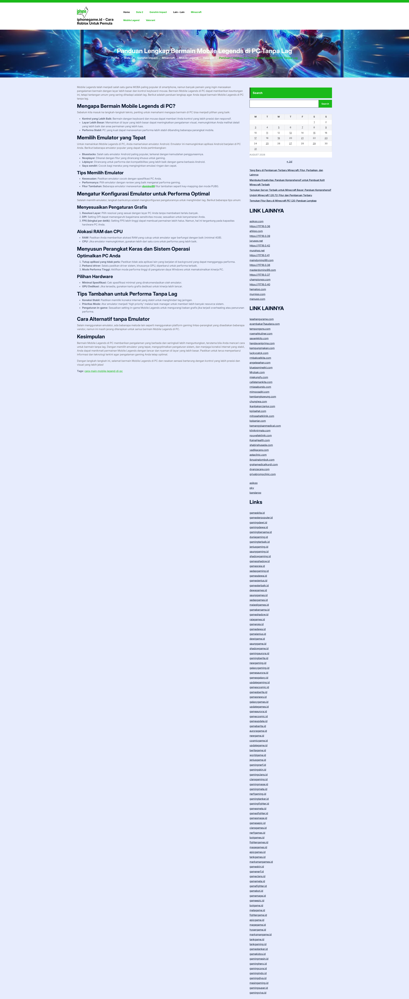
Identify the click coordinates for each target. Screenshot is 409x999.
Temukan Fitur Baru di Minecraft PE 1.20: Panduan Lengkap (283, 200)
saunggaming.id (259, 551)
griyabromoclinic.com (263, 474)
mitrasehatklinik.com (262, 416)
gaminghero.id (258, 963)
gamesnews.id (258, 696)
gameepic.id (257, 900)
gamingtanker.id (259, 798)
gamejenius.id (258, 633)
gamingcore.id (258, 968)
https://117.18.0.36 (260, 226)
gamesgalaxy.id (259, 677)
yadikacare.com (259, 450)
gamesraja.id (257, 566)
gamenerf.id (257, 871)
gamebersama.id (260, 609)
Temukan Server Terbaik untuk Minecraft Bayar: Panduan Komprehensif (290, 189)
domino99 (148, 186)
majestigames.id (259, 604)
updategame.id (258, 745)
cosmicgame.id (259, 740)
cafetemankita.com (261, 382)
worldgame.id (258, 755)
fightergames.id (259, 842)
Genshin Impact (158, 12)
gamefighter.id (258, 886)
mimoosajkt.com (259, 391)
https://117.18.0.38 (260, 265)
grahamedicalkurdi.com (264, 464)
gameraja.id (257, 624)
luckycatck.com (259, 353)
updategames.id (259, 706)
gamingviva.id (258, 992)
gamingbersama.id (261, 532)
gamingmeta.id (258, 789)
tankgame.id (257, 939)
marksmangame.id (261, 934)
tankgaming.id (258, 944)
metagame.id (257, 910)
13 (290, 132)
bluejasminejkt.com (261, 367)
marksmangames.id (261, 861)
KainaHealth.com (260, 440)
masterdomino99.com (263, 270)
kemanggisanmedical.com (265, 425)
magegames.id (258, 847)
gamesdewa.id (258, 575)
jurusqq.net (256, 240)
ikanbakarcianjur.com (262, 406)
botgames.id (257, 837)
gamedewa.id (258, 629)
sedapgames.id (259, 600)
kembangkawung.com (263, 396)
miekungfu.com (259, 377)
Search (257, 93)
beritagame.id (258, 750)
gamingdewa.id (259, 527)
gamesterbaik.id (259, 585)
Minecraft (196, 12)
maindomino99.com (262, 260)
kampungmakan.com (262, 348)
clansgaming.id (259, 779)
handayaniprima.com (262, 343)
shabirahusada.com (261, 445)
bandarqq (255, 492)
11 (267, 132)
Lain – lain (179, 12)
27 (290, 143)
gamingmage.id (259, 784)
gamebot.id (256, 890)
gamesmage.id (258, 818)
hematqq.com (258, 289)
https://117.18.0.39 (260, 236)
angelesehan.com (260, 362)
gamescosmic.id (259, 687)
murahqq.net (257, 250)
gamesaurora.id (259, 672)
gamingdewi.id (258, 522)
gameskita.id (257, 512)
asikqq (254, 483)
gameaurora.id (258, 711)
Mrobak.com (257, 372)
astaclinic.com (258, 454)
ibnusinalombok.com (262, 459)
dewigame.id (257, 638)
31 (255, 148)
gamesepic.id (258, 823)
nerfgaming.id (258, 793)
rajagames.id (257, 619)
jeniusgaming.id (259, 546)
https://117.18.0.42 (260, 245)
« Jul (289, 161)
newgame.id (257, 735)
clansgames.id (258, 827)
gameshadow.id (259, 614)
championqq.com (260, 279)
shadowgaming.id (260, 556)
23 (326, 138)
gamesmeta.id (258, 808)
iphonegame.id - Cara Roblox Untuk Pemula (95, 21)
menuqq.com (257, 299)
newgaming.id (258, 663)
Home (126, 12)
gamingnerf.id (258, 764)
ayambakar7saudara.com (265, 323)
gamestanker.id (259, 949)
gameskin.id (257, 866)
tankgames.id (258, 857)
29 (314, 143)
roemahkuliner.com (261, 333)
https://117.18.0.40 (260, 284)
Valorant (150, 20)
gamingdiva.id (258, 978)
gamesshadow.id (260, 561)
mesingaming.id (259, 982)
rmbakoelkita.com (260, 357)
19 (279, 138)
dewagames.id (258, 590)
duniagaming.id (259, 537)
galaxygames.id (259, 701)
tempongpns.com (260, 328)
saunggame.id (258, 643)
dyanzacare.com (260, 469)
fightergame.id (258, 915)
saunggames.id (259, 595)
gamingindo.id (258, 973)
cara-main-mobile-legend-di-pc (104, 371)
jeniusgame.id (258, 759)
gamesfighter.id (259, 813)
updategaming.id (260, 682)
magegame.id (258, 924)
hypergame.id (258, 929)
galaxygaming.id (259, 667)
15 (314, 132)
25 (267, 143)
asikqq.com (256, 221)
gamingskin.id (258, 769)
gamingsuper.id (259, 987)
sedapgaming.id (259, 571)
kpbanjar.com (258, 420)
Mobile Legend (131, 20)
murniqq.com (257, 294)
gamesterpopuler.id (261, 517)
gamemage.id (258, 895)
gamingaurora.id (259, 653)
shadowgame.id (259, 648)
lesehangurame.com (262, 319)
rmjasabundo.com (260, 386)
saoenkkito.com (259, 338)
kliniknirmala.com (260, 430)
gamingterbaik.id (260, 541)
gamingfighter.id (259, 803)
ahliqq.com (256, 231)
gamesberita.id (258, 692)
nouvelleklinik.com (261, 435)
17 (255, 138)
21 (302, 138)
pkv (252, 487)
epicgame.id (257, 920)
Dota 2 (139, 12)
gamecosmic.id (259, 716)
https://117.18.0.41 (260, 255)
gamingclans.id (259, 774)
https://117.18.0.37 (260, 274)
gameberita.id (258, 726)
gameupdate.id (258, 721)
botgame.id (256, 905)
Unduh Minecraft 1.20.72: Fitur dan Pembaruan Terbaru (281, 195)
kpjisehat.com (258, 411)
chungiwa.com (258, 401)
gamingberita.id (259, 658)
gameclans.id (257, 876)
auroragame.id (258, 730)
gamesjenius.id (258, 580)
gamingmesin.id (259, 958)
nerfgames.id (257, 832)
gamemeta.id (257, 881)
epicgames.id (258, 852)
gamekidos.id (258, 953)
